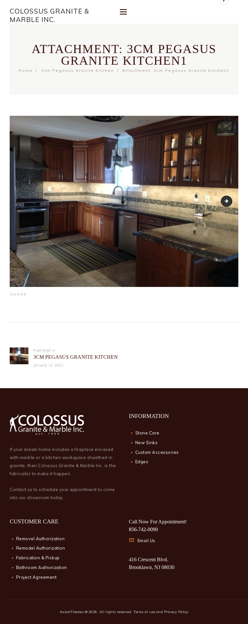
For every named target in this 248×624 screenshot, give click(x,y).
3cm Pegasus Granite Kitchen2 (230, 201)
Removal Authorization (40, 538)
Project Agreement (36, 577)
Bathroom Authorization (41, 567)
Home (25, 70)
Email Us (146, 540)
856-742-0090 (143, 529)
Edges (142, 461)
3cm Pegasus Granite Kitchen (77, 70)
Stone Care (147, 432)
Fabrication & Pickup (38, 557)
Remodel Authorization (40, 548)
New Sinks (146, 442)
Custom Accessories (157, 452)
